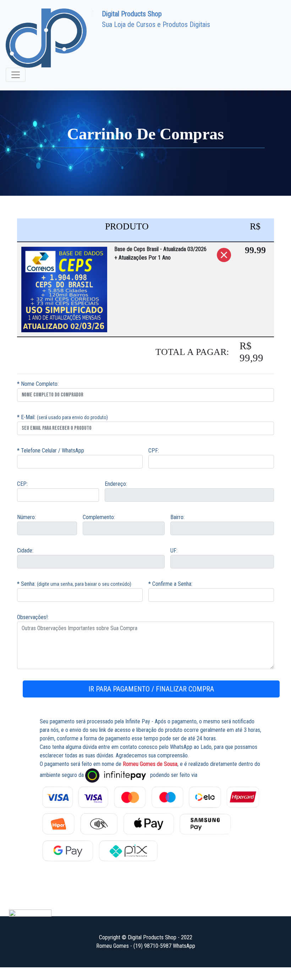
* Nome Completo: (38, 383)
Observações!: (33, 617)
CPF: (153, 450)
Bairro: (177, 517)
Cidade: (25, 550)
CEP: (22, 483)
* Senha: (26, 583)
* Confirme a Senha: (170, 583)
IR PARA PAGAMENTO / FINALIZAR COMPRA (151, 689)
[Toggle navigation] (16, 75)
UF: (173, 550)
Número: (26, 517)
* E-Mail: (26, 417)
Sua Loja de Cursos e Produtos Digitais (156, 19)
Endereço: (116, 483)
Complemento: (99, 517)
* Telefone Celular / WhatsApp (50, 450)
